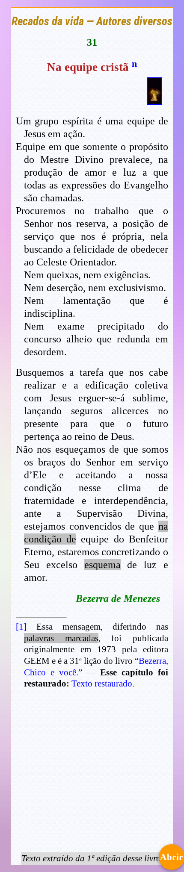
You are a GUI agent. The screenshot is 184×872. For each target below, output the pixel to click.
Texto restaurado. (102, 683)
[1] (21, 627)
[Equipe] (154, 100)
